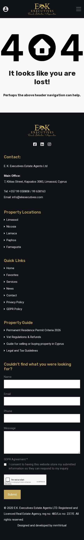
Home (10, 268)
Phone (8, 411)
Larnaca (11, 233)
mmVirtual (59, 525)
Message (10, 428)
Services (11, 281)
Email (7, 394)
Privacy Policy (15, 302)
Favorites (12, 275)
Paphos (11, 240)
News (10, 288)
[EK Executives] (42, 13)
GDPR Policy (14, 309)
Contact (11, 295)
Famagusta (13, 247)
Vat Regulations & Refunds (23, 337)
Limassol (12, 219)
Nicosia (11, 226)
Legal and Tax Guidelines (22, 350)
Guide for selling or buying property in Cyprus (35, 343)
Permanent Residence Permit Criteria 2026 (33, 330)
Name (8, 377)
